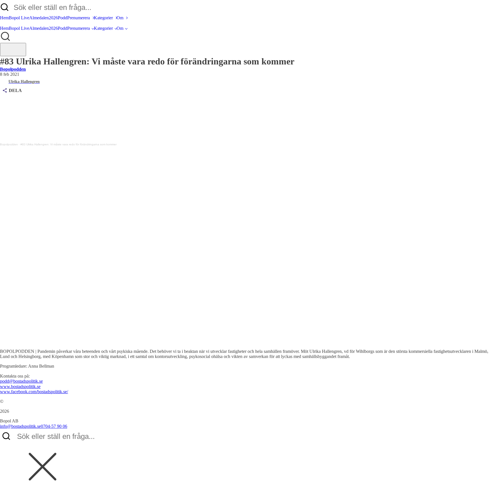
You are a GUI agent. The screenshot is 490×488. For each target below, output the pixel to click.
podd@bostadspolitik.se (21, 381)
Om (120, 17)
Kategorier (103, 17)
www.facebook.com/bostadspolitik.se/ (34, 391)
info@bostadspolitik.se (20, 426)
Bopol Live (19, 17)
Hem (4, 17)
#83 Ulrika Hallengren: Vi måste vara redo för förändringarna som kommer (68, 144)
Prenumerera (78, 17)
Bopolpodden (13, 69)
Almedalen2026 (43, 17)
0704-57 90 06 (54, 426)
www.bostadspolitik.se (20, 386)
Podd (62, 17)
